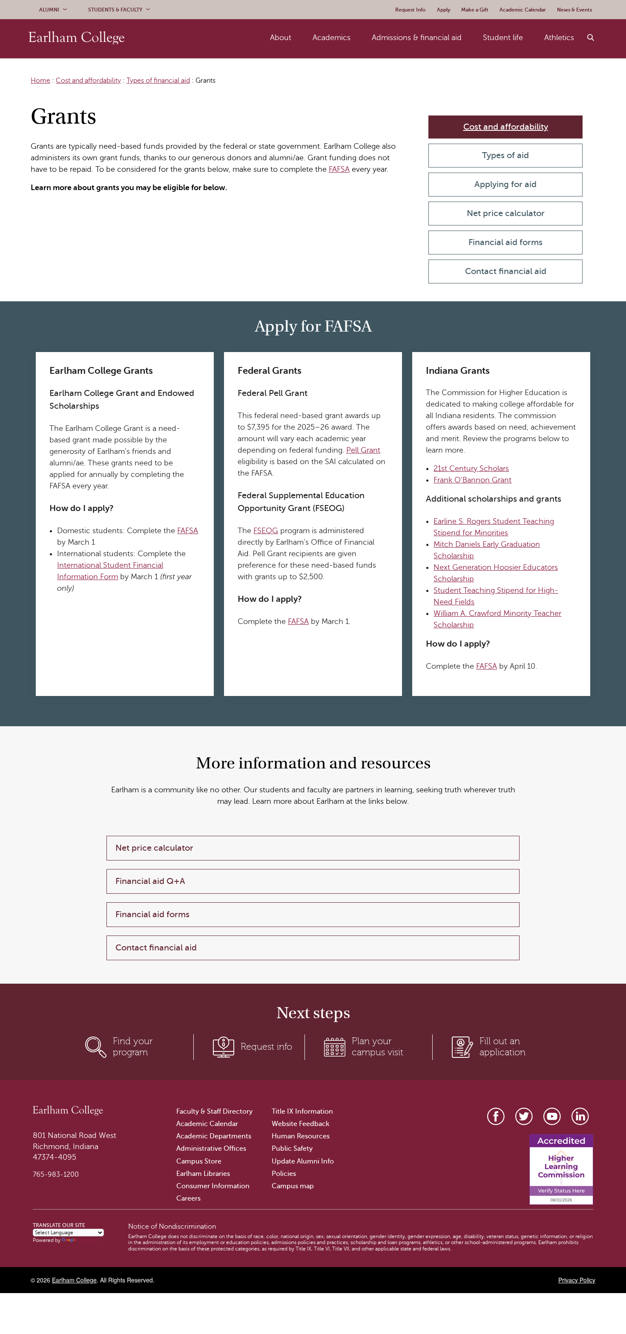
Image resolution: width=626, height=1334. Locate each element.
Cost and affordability (88, 80)
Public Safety (292, 1148)
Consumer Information (213, 1186)
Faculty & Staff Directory (214, 1111)
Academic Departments (213, 1136)
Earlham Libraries (203, 1174)
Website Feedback (300, 1124)
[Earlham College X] (524, 1116)
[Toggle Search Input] (591, 38)
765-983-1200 (56, 1174)
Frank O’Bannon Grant (472, 480)
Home (40, 80)
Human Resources (301, 1136)
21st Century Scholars (471, 468)
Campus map (293, 1186)
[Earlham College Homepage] (76, 37)
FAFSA (339, 169)
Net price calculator (506, 213)
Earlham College (74, 1280)
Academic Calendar (207, 1124)
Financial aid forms (505, 242)
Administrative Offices (211, 1148)
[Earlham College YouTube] (552, 1116)
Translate (88, 1240)
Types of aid (505, 155)
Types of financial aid (158, 80)
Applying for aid (505, 184)
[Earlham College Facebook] (496, 1116)
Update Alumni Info (303, 1161)
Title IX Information (302, 1111)
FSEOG (265, 530)
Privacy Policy (576, 1280)
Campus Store (198, 1161)
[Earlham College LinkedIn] (580, 1116)
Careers (188, 1198)
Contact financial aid (505, 271)
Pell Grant (363, 450)
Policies (284, 1174)
